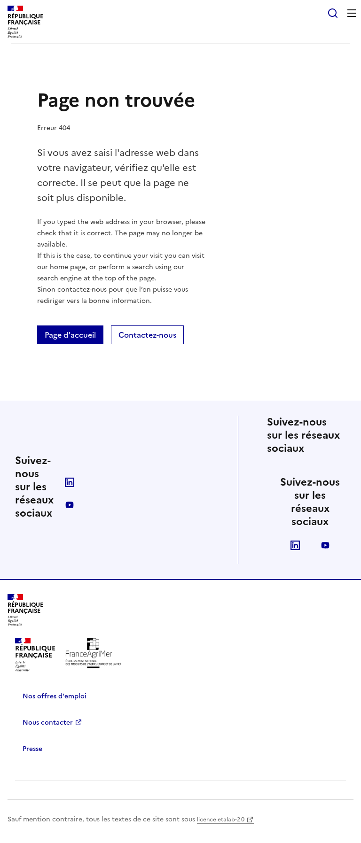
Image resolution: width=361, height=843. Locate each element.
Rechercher (332, 13)
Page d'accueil (70, 334)
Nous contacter (48, 722)
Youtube (69, 505)
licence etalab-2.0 (220, 819)
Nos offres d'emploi (54, 696)
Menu (351, 13)
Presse (32, 749)
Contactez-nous (147, 334)
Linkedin (69, 482)
